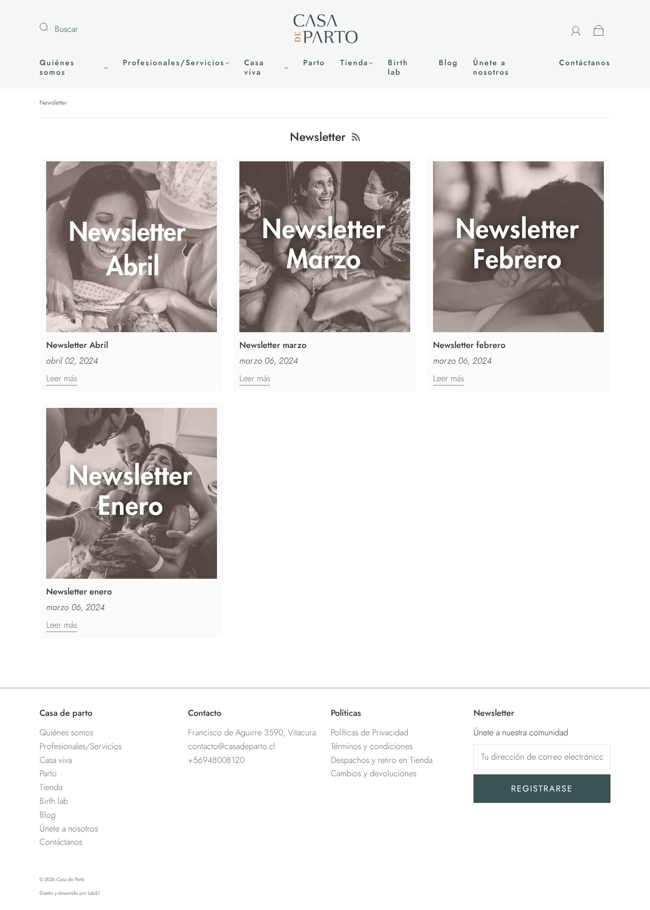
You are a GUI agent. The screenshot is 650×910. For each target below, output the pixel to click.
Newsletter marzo (272, 345)
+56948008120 (216, 760)
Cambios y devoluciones (373, 773)
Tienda (354, 63)
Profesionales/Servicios (174, 63)
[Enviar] (49, 27)
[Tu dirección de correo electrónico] (542, 757)
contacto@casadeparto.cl (231, 746)
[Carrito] (599, 29)
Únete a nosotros (491, 67)
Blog (448, 63)
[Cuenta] (576, 29)
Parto (314, 63)
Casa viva (254, 67)
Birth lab (398, 67)
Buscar (66, 29)
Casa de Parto (71, 879)
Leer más (61, 378)
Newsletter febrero (469, 345)
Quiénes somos (57, 67)
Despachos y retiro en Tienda (382, 760)
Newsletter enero (79, 591)
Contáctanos (585, 63)
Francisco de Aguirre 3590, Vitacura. (253, 732)
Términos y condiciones (372, 746)
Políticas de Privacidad (369, 732)
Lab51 (94, 893)
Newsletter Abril (77, 345)
